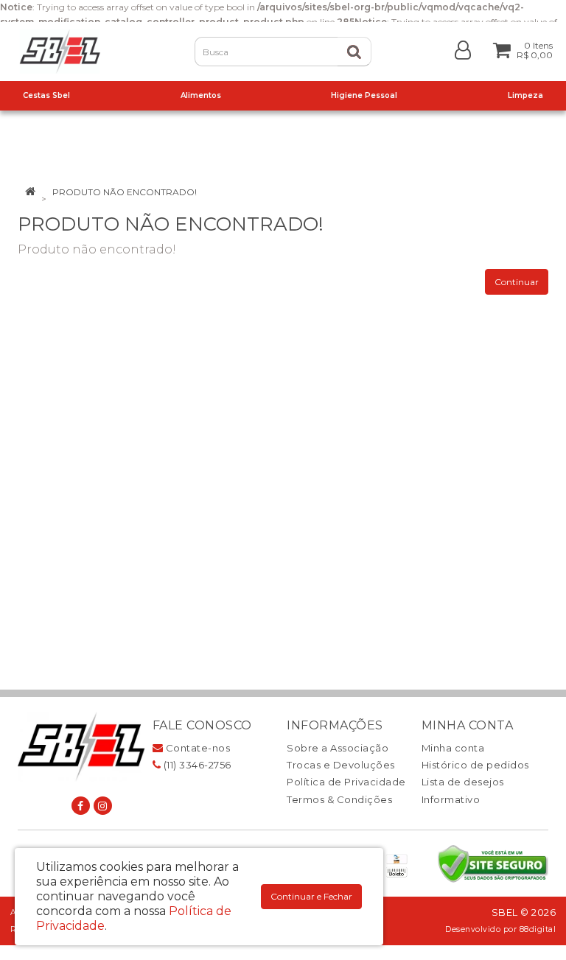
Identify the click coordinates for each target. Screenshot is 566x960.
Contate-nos (196, 748)
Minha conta (453, 748)
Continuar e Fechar (311, 896)
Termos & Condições (339, 799)
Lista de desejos (463, 782)
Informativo (451, 799)
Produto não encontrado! (124, 191)
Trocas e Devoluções (341, 765)
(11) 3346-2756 (196, 765)
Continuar (517, 281)
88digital (538, 929)
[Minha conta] (463, 49)
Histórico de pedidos (475, 765)
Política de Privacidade (346, 782)
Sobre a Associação (337, 748)
